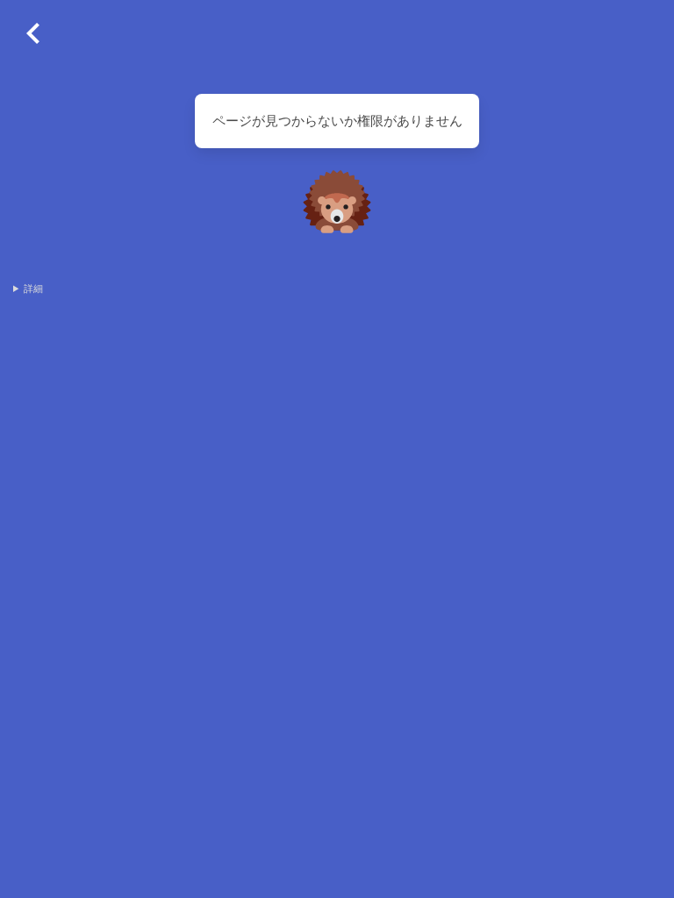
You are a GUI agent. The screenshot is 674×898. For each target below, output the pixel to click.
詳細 (33, 288)
